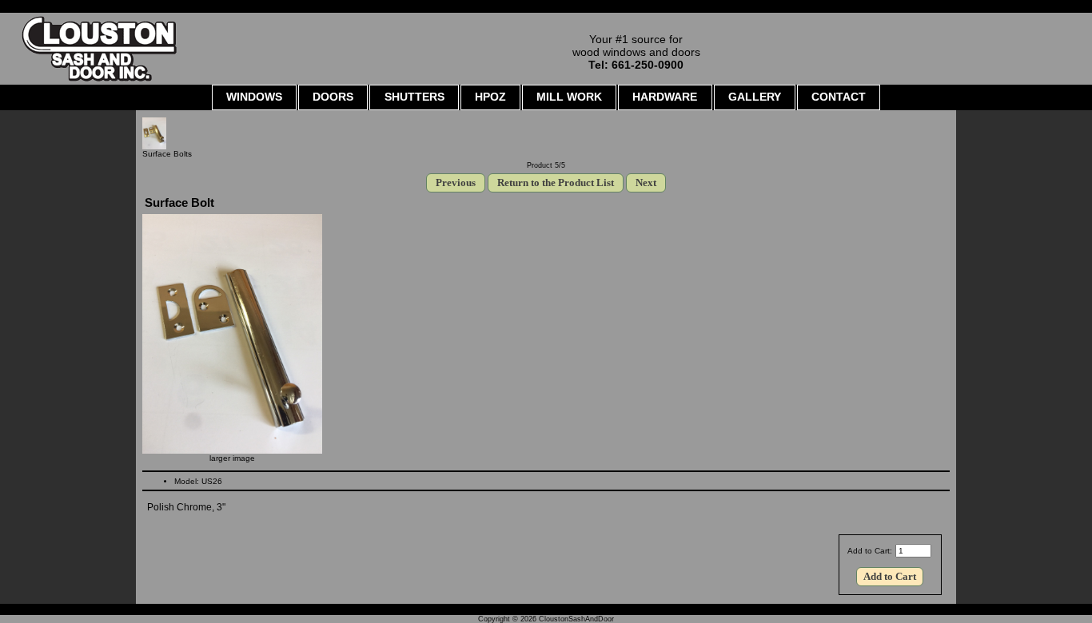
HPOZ (490, 96)
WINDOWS (254, 96)
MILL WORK (569, 96)
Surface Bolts (167, 153)
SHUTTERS (414, 96)
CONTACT (838, 96)
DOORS (333, 96)
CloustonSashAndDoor (576, 619)
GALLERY (754, 96)
